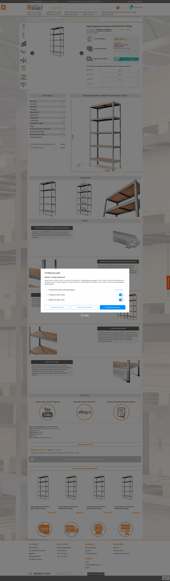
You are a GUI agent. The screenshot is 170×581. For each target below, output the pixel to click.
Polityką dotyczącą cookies (89, 280)
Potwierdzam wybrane (57, 307)
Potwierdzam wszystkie (112, 307)
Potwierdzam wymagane (84, 307)
